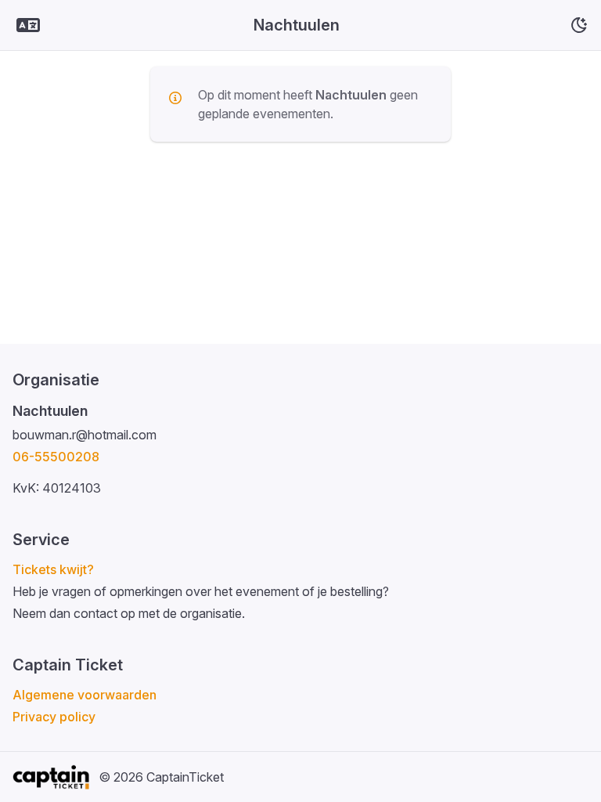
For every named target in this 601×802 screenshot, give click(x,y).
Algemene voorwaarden (85, 695)
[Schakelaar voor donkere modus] (579, 25)
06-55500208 (56, 456)
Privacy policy (54, 716)
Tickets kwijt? (53, 569)
